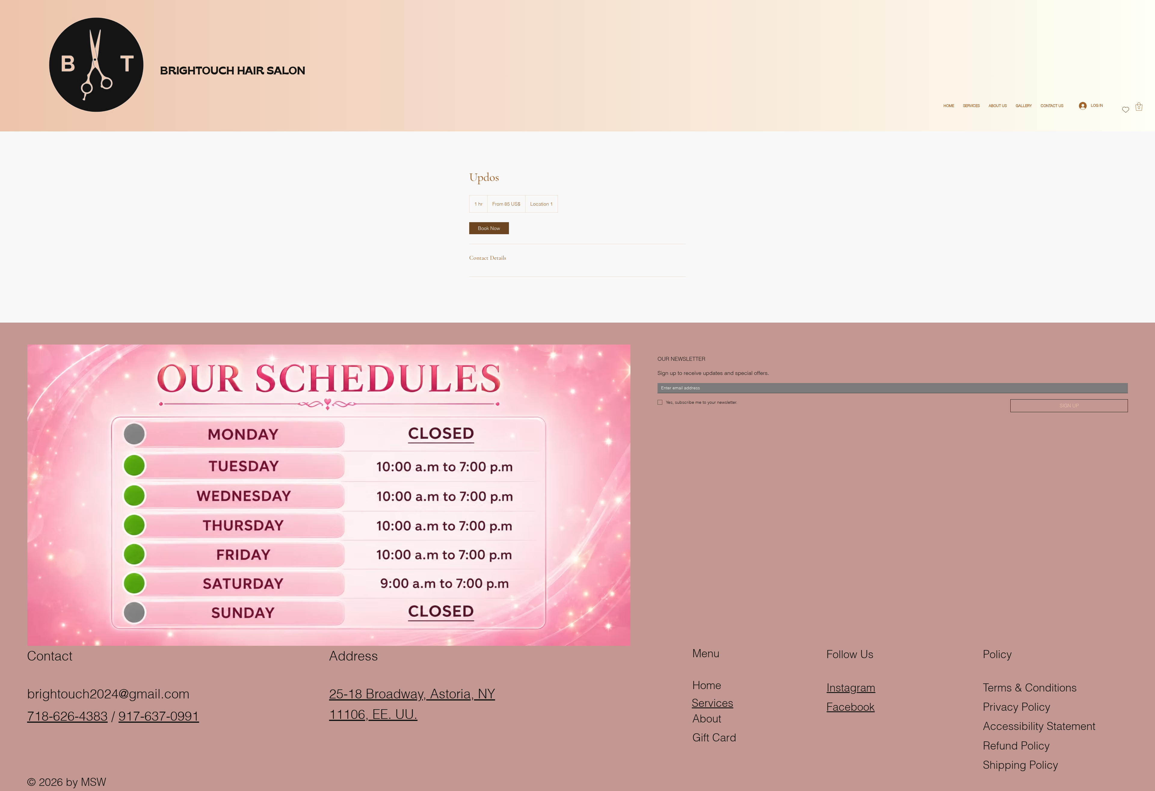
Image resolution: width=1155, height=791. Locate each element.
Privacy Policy (1016, 706)
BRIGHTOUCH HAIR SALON (232, 71)
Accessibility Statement (1039, 726)
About (706, 718)
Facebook (851, 706)
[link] (489, 228)
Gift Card (714, 737)
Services (712, 703)
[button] (1138, 107)
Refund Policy (1016, 745)
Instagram (851, 687)
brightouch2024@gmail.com (108, 694)
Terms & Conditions (1030, 687)
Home (706, 685)
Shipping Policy (1020, 764)
